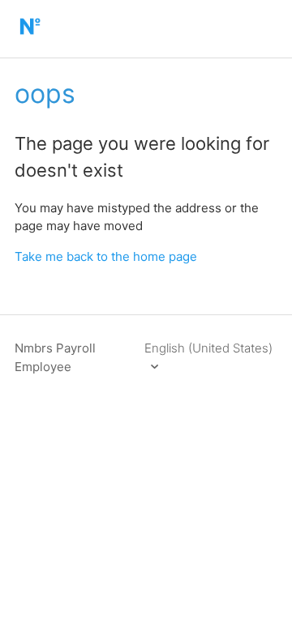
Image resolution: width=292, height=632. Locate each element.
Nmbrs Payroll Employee (55, 357)
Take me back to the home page (106, 256)
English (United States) (208, 348)
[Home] (30, 37)
